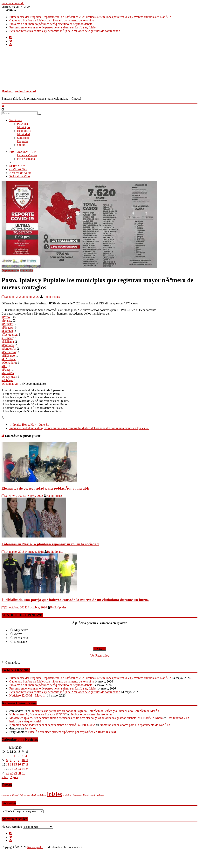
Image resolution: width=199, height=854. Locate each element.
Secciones (15, 120)
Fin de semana (26, 158)
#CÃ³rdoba (9, 359)
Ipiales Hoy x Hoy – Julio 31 (29, 424)
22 (15, 768)
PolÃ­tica (22, 123)
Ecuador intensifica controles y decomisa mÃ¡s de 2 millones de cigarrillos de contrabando (64, 31)
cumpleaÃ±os (33, 795)
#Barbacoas (9, 352)
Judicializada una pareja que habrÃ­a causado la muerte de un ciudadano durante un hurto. (75, 600)
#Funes (6, 369)
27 (7, 773)
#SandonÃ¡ (9, 348)
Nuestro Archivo (12, 826)
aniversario (6, 795)
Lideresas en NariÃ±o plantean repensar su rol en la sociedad (50, 544)
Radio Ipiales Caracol (19, 91)
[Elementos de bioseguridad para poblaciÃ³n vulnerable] (39, 480)
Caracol (15, 795)
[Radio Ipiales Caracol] (3, 106)
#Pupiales (7, 324)
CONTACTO (18, 169)
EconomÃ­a (24, 130)
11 (26, 760)
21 (11, 768)
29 (15, 773)
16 (19, 764)
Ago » (14, 777)
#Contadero (9, 362)
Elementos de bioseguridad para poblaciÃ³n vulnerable (45, 488)
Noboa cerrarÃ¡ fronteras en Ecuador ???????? (38, 714)
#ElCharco (8, 355)
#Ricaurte (7, 327)
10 (23, 760)
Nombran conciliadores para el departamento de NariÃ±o (135, 725)
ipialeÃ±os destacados (72, 795)
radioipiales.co (97, 795)
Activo (18, 634)
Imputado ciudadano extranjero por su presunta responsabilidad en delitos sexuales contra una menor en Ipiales (79, 428)
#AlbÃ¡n (7, 380)
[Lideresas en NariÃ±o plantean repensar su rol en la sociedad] (34, 536)
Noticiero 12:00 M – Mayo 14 (27, 695)
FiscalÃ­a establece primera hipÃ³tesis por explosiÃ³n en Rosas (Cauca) (72, 732)
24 (23, 768)
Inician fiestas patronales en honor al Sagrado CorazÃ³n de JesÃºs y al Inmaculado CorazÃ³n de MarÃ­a (95, 711)
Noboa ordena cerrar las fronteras (91, 714)
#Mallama (8, 341)
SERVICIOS (17, 165)
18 (27, 764)
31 (23, 773)
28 (11, 773)
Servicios (30, 728)
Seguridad (23, 137)
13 (7, 764)
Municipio (23, 127)
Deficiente (20, 641)
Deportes (22, 141)
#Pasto (6, 317)
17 (23, 764)
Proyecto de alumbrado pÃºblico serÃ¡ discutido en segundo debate (50, 24)
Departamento (10, 270)
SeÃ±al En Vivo (19, 176)
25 (27, 768)
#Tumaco (7, 338)
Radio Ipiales (52, 296)
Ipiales (54, 794)
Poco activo (21, 637)
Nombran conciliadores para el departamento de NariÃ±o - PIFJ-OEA (52, 725)
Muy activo (21, 630)
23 (19, 768)
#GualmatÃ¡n (10, 383)
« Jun (5, 777)
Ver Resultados (99, 655)
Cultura (21, 144)
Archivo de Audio (20, 172)
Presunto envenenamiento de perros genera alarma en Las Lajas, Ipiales (53, 27)
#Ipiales (6, 320)
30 (19, 773)
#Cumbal (7, 331)
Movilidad (23, 134)
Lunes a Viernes (27, 155)
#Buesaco (8, 345)
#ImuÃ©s (8, 373)
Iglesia (43, 795)
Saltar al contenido (13, 3)
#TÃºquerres (9, 334)
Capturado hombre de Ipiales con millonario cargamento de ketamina (51, 20)
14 (11, 764)
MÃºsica (87, 795)
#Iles (4, 366)
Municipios (26, 270)
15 (15, 764)
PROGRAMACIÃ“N (23, 151)
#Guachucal (9, 376)
